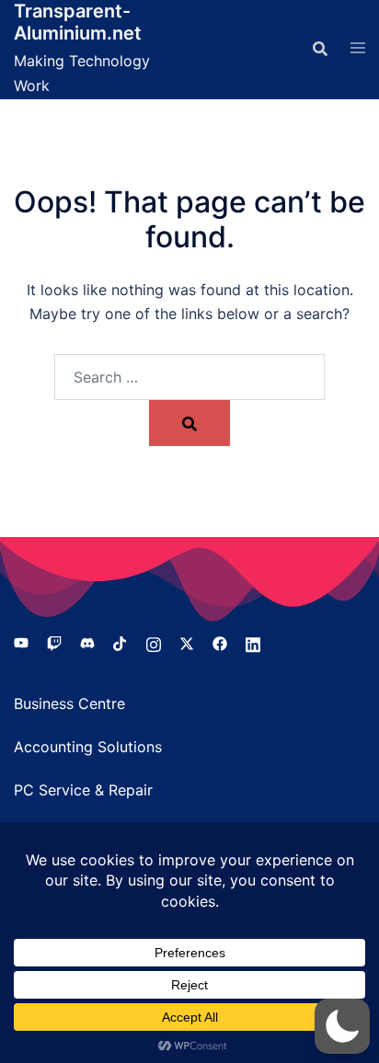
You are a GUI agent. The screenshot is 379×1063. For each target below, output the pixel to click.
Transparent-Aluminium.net (78, 22)
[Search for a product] (320, 48)
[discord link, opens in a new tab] (87, 642)
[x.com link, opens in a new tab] (186, 642)
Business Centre (69, 703)
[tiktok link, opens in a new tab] (120, 642)
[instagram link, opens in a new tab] (153, 642)
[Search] (189, 423)
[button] (342, 1026)
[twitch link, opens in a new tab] (54, 642)
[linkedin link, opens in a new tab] (253, 642)
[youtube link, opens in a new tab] (21, 642)
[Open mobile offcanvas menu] (357, 48)
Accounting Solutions (88, 746)
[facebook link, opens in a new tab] (219, 642)
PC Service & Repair (83, 790)
